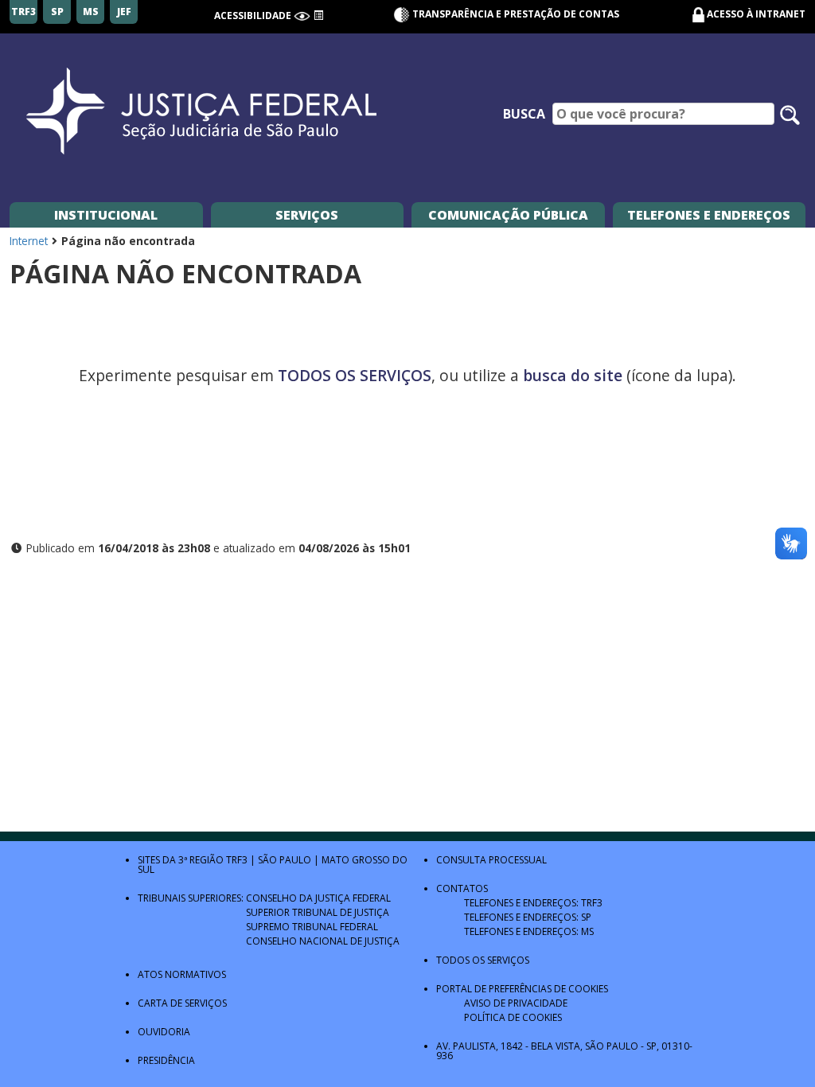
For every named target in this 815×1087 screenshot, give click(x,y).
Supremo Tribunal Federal (312, 926)
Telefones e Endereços (708, 215)
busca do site (572, 375)
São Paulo (284, 860)
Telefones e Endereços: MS (529, 931)
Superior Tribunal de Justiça (317, 912)
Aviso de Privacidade (515, 1003)
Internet (29, 240)
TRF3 (237, 860)
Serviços (306, 215)
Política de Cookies (513, 1017)
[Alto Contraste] (302, 15)
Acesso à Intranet (756, 14)
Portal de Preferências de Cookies (522, 988)
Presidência (166, 1060)
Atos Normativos (182, 974)
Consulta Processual (491, 860)
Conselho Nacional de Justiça (323, 941)
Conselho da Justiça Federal (318, 898)
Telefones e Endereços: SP (527, 917)
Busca (524, 113)
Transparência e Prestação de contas (514, 14)
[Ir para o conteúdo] (318, 15)
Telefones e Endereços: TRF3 (533, 903)
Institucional (106, 215)
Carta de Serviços (182, 1003)
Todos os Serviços (482, 960)
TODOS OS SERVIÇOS (354, 375)
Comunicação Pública (508, 215)
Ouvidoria (164, 1031)
